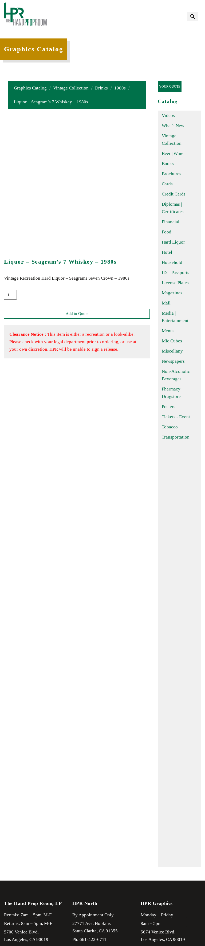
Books (168, 163)
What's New (173, 125)
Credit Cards (174, 194)
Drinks (101, 88)
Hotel (167, 252)
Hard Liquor (173, 242)
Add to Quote (77, 313)
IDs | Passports (175, 272)
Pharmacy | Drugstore (172, 392)
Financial (170, 221)
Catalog (168, 101)
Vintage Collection (71, 88)
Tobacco (170, 426)
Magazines (172, 292)
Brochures (171, 173)
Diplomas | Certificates (173, 208)
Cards (167, 183)
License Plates (175, 282)
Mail (166, 303)
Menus (168, 330)
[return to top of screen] (191, 922)
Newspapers (173, 361)
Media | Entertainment (175, 317)
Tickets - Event (176, 416)
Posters (168, 406)
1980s (120, 88)
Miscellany (172, 351)
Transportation (176, 437)
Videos (168, 115)
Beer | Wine (172, 153)
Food (166, 231)
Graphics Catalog (30, 88)
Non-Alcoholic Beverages (176, 375)
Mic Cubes (172, 340)
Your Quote (169, 86)
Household (172, 262)
